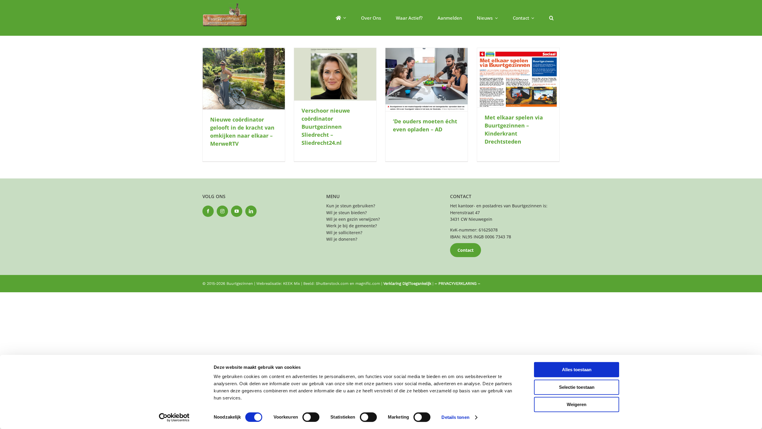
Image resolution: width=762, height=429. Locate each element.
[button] (551, 18)
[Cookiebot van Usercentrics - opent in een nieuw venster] (174, 417)
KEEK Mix (291, 283)
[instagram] (222, 211)
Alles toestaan (576, 369)
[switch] (310, 417)
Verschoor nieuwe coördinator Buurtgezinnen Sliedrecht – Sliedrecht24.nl (326, 126)
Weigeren (576, 404)
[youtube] (236, 211)
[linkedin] (251, 211)
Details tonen (455, 417)
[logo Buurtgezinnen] (224, 5)
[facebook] (208, 211)
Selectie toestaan (576, 387)
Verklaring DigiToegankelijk (407, 283)
